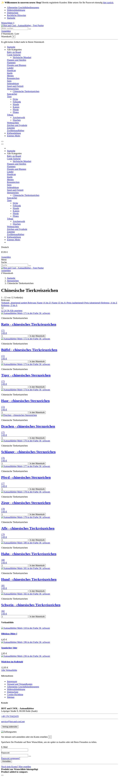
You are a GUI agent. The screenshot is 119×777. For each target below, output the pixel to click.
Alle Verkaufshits (9, 670)
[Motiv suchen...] (30, 265)
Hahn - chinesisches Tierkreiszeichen (28, 554)
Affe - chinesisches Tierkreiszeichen (27, 528)
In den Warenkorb (37, 336)
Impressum (12, 681)
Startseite (11, 18)
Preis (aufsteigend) (75, 303)
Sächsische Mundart (22, 57)
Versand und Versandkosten (19, 684)
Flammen (11, 62)
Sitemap (10, 697)
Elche (15, 99)
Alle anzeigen (16, 310)
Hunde (16, 104)
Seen (9, 81)
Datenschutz (12, 12)
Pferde (16, 109)
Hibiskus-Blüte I (9, 633)
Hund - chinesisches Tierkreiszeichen (28, 579)
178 (3, 509)
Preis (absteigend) (92, 303)
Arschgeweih (19, 117)
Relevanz (32, 303)
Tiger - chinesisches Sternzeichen (26, 375)
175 (3, 432)
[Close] (2, 144)
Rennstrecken (13, 78)
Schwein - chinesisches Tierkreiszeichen (30, 605)
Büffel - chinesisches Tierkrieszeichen (29, 350)
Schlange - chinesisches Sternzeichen (28, 452)
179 (3, 534)
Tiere (9, 96)
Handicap (11, 70)
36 (8, 310)
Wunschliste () (7, 23)
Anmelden (6, 257)
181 (3, 585)
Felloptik (17, 102)
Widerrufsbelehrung (16, 10)
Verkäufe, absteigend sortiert (14, 303)
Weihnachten (13, 122)
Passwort (5, 752)
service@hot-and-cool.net (13, 721)
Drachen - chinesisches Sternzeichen (28, 426)
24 (5, 310)
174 (3, 407)
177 (3, 483)
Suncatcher (12, 94)
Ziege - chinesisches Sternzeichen (26, 503)
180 (3, 560)
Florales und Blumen (16, 65)
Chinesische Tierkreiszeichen (26, 91)
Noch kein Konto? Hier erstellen (16, 766)
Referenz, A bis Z (109, 303)
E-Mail (4, 747)
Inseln (9, 73)
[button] (14, 49)
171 (3, 330)
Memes (10, 75)
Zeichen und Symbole (17, 125)
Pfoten (16, 112)
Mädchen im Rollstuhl (12, 661)
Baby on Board (14, 52)
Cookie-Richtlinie (15, 694)
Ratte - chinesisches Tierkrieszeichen (28, 324)
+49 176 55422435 (10, 716)
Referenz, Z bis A (9, 305)
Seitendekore (13, 83)
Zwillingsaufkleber (15, 130)
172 (3, 356)
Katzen (16, 107)
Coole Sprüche (14, 55)
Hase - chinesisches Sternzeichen (25, 401)
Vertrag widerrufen (9, 727)
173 (3, 381)
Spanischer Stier (9, 648)
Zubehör (11, 128)
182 (3, 611)
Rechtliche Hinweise (16, 15)
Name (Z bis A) (59, 303)
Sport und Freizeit (15, 86)
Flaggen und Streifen (16, 60)
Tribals (10, 115)
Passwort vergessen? (10, 758)
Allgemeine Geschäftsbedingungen (23, 7)
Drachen (17, 120)
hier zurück (108, 2)
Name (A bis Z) (44, 303)
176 (3, 458)
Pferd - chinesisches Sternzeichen (26, 477)
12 (2, 310)
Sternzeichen (13, 88)
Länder (10, 68)
